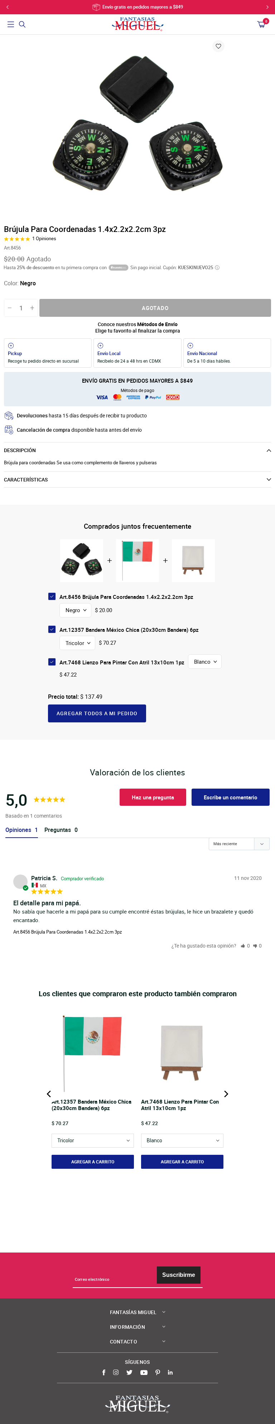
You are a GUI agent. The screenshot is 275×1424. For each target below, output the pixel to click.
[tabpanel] (137, 129)
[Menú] (11, 24)
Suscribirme (178, 1275)
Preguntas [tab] (57, 830)
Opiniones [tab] (18, 830)
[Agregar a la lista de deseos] (218, 46)
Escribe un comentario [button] (230, 797)
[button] (245, 945)
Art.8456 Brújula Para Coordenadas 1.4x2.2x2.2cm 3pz (67, 932)
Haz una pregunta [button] (153, 797)
